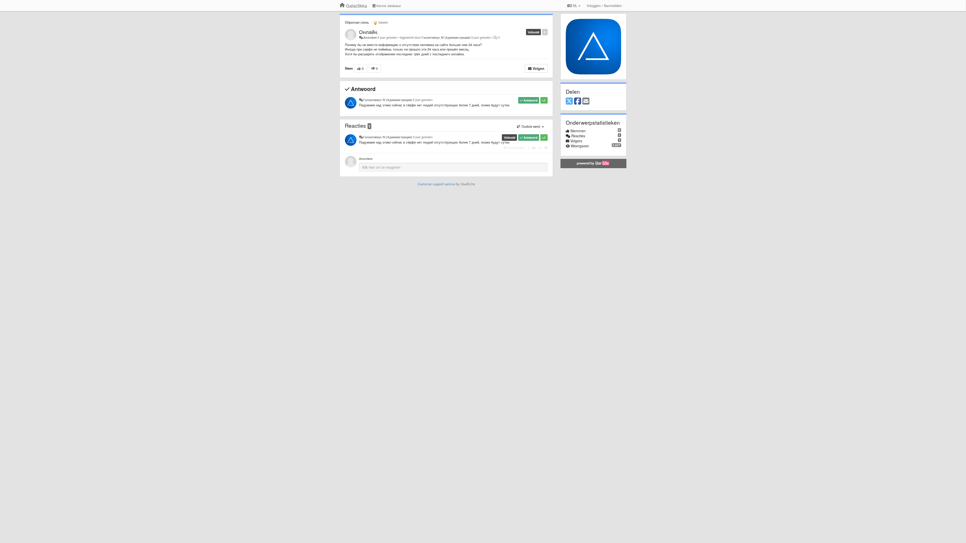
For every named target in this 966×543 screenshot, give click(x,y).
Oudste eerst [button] (530, 126)
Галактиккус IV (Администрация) (446, 37)
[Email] (585, 101)
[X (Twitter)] (569, 101)
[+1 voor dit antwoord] (533, 147)
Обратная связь (357, 22)
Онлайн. (369, 31)
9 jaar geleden (423, 100)
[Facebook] (577, 101)
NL (575, 5)
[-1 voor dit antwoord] (546, 147)
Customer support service (436, 184)
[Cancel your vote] (540, 147)
